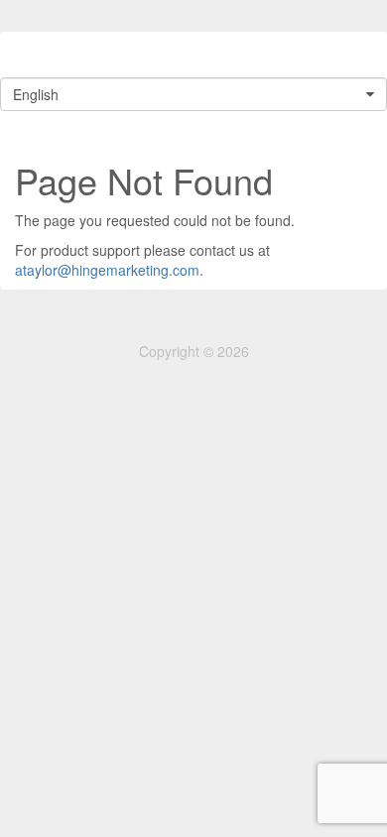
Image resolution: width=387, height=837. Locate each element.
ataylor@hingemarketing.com (107, 270)
